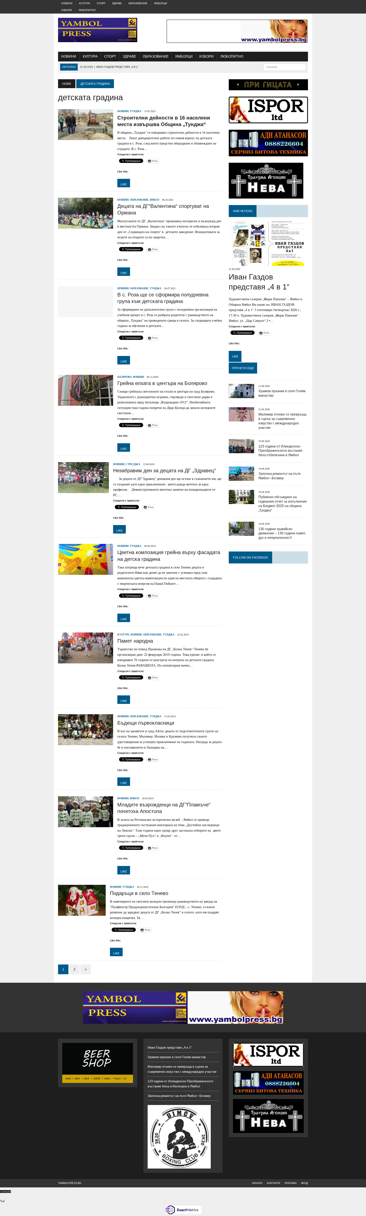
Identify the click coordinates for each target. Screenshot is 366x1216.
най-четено (242, 211)
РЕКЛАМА (291, 1183)
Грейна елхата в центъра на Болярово (162, 383)
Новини (66, 3)
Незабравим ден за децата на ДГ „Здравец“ (164, 470)
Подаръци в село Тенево (139, 893)
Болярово (124, 377)
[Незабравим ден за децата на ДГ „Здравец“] (83, 490)
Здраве (117, 3)
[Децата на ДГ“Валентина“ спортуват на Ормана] (85, 226)
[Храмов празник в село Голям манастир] (241, 395)
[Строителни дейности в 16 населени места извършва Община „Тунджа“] (85, 137)
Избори (66, 10)
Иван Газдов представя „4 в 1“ (170, 1047)
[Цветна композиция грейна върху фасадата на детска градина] (85, 572)
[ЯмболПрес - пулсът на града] (97, 30)
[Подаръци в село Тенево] (82, 913)
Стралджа (133, 464)
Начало (257, 1183)
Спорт (101, 3)
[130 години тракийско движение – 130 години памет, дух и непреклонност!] (241, 533)
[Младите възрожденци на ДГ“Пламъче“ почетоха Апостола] (85, 824)
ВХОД (304, 1183)
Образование (137, 3)
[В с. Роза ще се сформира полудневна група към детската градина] (85, 314)
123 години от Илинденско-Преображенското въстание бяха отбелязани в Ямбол (280, 451)
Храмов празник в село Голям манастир (177, 1057)
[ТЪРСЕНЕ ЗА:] (284, 67)
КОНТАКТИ (273, 1183)
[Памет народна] (85, 660)
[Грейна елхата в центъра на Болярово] (85, 403)
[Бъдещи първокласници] (85, 742)
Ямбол (154, 200)
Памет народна (135, 641)
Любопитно (87, 10)
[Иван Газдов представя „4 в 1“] (268, 263)
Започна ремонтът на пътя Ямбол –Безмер (179, 1096)
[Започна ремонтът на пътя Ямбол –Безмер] (241, 478)
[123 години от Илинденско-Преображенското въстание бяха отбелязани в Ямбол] (241, 450)
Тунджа (135, 111)
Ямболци (160, 3)
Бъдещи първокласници (145, 723)
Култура (84, 3)
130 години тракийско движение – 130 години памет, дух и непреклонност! (282, 533)
